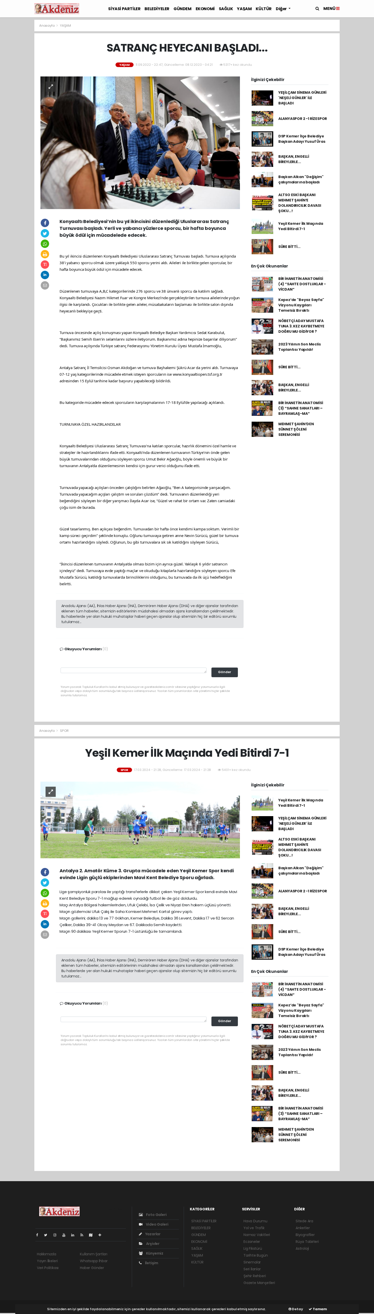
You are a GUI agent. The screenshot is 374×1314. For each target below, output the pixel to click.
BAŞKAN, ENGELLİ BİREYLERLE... (293, 159)
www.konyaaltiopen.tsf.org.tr (198, 374)
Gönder (224, 672)
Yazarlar (153, 1234)
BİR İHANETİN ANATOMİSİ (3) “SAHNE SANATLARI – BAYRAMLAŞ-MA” (300, 408)
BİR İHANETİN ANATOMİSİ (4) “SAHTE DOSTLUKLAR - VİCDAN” (302, 284)
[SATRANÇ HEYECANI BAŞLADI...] (140, 142)
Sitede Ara (304, 1221)
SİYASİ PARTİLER (124, 9)
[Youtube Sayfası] (65, 1235)
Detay (297, 1309)
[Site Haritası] (93, 1235)
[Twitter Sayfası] (47, 1235)
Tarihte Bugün (255, 1255)
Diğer (281, 9)
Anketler (303, 1227)
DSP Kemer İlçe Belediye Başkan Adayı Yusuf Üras (301, 139)
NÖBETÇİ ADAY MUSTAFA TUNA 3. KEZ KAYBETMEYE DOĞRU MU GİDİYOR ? (301, 326)
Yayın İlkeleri (47, 1260)
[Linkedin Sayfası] (74, 1235)
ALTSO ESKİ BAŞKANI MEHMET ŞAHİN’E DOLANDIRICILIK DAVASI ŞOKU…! (299, 202)
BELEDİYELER (157, 9)
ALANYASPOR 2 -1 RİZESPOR (302, 118)
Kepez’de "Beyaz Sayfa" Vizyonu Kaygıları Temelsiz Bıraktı (301, 305)
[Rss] (83, 1235)
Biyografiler (305, 1234)
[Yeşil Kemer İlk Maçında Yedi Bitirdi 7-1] (140, 819)
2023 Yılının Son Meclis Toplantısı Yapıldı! (299, 347)
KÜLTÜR (264, 9)
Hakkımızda (46, 1254)
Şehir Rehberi (254, 1275)
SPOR (64, 730)
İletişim (151, 1262)
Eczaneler (251, 1241)
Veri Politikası (48, 1267)
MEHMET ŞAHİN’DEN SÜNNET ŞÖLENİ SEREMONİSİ (296, 429)
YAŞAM (244, 9)
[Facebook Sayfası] (39, 1235)
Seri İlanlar (252, 1269)
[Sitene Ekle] (101, 1235)
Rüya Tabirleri (307, 1241)
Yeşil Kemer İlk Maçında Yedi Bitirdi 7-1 (300, 226)
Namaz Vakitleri (256, 1234)
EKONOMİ (205, 9)
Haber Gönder (92, 1267)
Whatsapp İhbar (93, 1260)
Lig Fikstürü (252, 1248)
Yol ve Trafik (254, 1227)
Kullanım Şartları (93, 1254)
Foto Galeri (156, 1214)
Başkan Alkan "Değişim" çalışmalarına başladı (301, 179)
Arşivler (152, 1243)
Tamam (319, 1309)
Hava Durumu (255, 1221)
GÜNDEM (183, 9)
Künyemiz (154, 1253)
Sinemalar (252, 1262)
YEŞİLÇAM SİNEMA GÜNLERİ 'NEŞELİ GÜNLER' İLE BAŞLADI (302, 98)
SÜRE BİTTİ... (289, 246)
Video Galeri (156, 1224)
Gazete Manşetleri (259, 1282)
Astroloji (302, 1248)
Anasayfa (47, 25)
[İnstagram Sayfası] (57, 1235)
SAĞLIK (226, 9)
